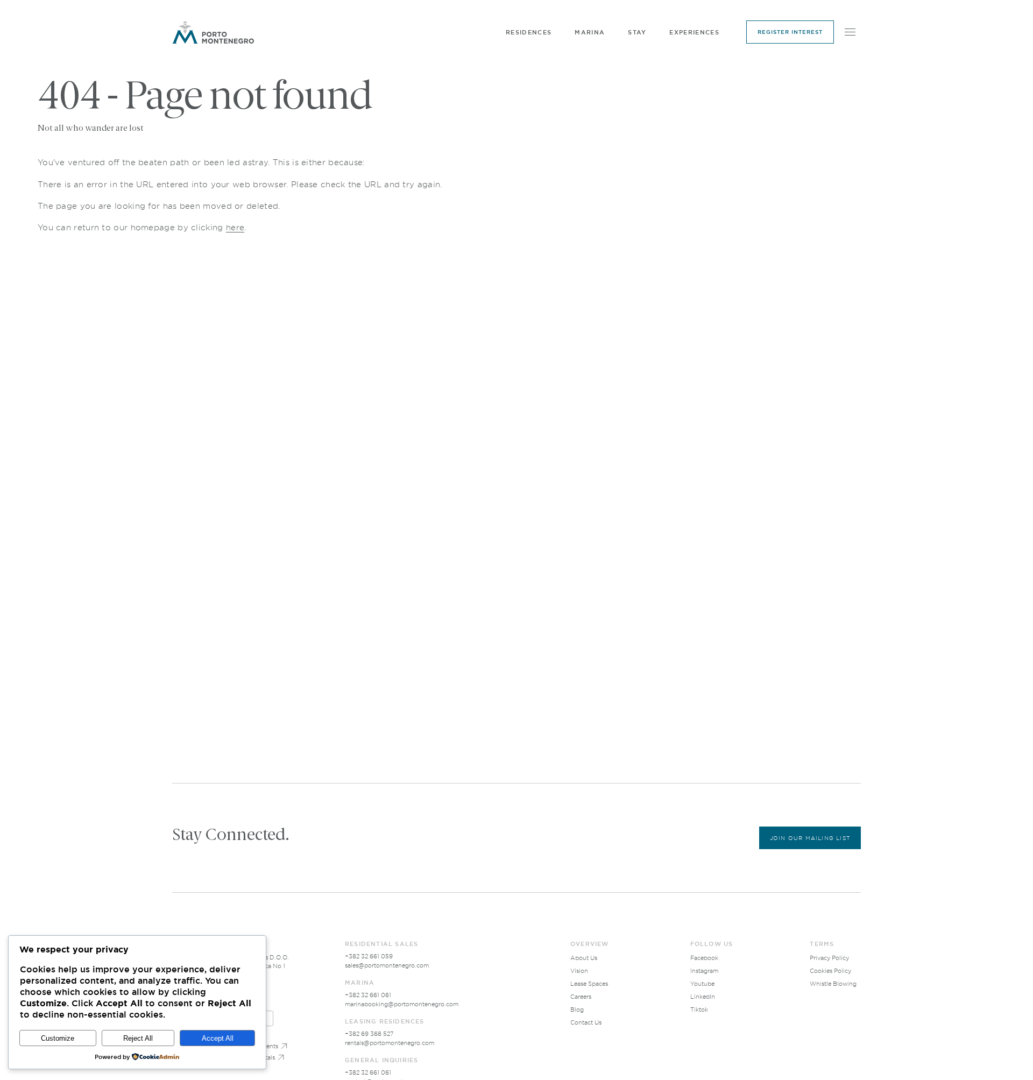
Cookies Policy (830, 971)
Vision (579, 971)
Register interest (790, 32)
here (235, 227)
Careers (580, 996)
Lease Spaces (589, 983)
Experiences (694, 32)
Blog (577, 1009)
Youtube (702, 983)
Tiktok (699, 1009)
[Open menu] (850, 32)
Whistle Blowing (833, 983)
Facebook (704, 958)
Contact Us (586, 1022)
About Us (583, 958)
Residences (528, 32)
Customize (57, 1038)
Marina (590, 32)
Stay (637, 32)
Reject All (138, 1038)
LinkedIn (702, 996)
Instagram (704, 971)
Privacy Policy (829, 958)
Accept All (218, 1038)
